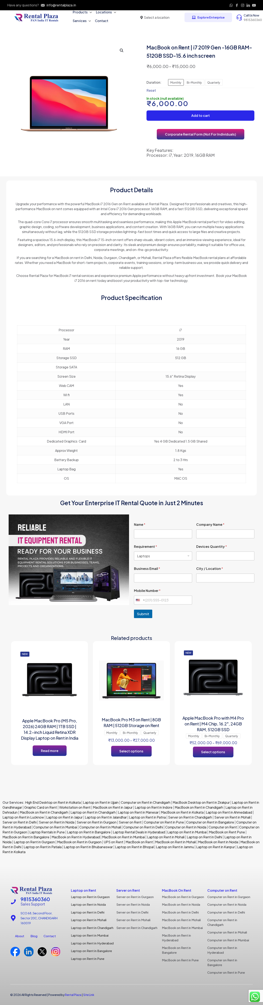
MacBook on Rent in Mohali (175, 842)
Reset (151, 90)
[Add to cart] (76, 654)
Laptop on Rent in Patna (147, 817)
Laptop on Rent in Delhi (204, 837)
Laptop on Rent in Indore (153, 807)
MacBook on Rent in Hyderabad (76, 837)
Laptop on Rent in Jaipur (64, 817)
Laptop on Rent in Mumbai (187, 832)
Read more (49, 750)
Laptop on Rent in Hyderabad (92, 943)
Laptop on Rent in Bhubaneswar (88, 847)
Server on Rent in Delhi (19, 822)
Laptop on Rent (83, 890)
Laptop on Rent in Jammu (174, 847)
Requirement (145, 546)
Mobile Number (147, 591)
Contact (50, 936)
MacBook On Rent (176, 890)
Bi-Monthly (194, 82)
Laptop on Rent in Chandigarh (93, 812)
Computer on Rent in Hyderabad (222, 950)
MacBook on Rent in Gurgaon (79, 842)
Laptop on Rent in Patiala (43, 847)
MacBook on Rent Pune (227, 832)
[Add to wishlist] (76, 672)
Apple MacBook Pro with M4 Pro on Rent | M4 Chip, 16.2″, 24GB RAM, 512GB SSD (213, 723)
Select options (131, 751)
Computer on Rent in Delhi (143, 827)
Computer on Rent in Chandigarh (145, 802)
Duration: (153, 82)
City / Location (209, 568)
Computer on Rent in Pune (164, 822)
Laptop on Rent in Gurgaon (34, 842)
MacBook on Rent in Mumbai (123, 837)
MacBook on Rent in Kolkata (182, 812)
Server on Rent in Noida (56, 822)
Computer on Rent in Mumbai (55, 827)
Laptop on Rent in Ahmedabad (228, 812)
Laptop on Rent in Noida (88, 904)
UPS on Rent (113, 842)
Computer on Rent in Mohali (100, 827)
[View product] (76, 663)
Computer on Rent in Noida (185, 827)
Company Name (210, 524)
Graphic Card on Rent (40, 807)
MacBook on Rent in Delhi (180, 912)
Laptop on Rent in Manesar (138, 812)
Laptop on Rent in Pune (87, 958)
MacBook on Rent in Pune (180, 960)
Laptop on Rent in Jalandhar (106, 817)
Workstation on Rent (75, 807)
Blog (33, 936)
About (19, 936)
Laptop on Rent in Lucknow (23, 817)
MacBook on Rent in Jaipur (113, 807)
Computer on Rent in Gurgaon (228, 897)
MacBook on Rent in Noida (218, 842)
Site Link (88, 995)
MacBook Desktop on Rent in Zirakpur (201, 802)
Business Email (147, 568)
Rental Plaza (73, 995)
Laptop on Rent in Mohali (165, 837)
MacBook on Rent (139, 842)
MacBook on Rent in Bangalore (25, 837)
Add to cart (200, 115)
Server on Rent (130, 822)
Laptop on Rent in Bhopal (134, 847)
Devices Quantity (211, 546)
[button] (122, 50)
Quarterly (213, 82)
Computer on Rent (223, 827)
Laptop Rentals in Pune (47, 832)
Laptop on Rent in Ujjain (101, 802)
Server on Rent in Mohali (232, 817)
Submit (143, 613)
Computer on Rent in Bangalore (210, 822)
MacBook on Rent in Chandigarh (199, 807)
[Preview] (76, 681)
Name (139, 524)
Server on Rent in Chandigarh (190, 817)
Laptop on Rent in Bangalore (89, 832)
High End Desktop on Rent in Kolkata (52, 802)
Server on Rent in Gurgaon (97, 822)
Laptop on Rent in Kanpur (215, 847)
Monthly (175, 82)
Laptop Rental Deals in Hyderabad (139, 832)
